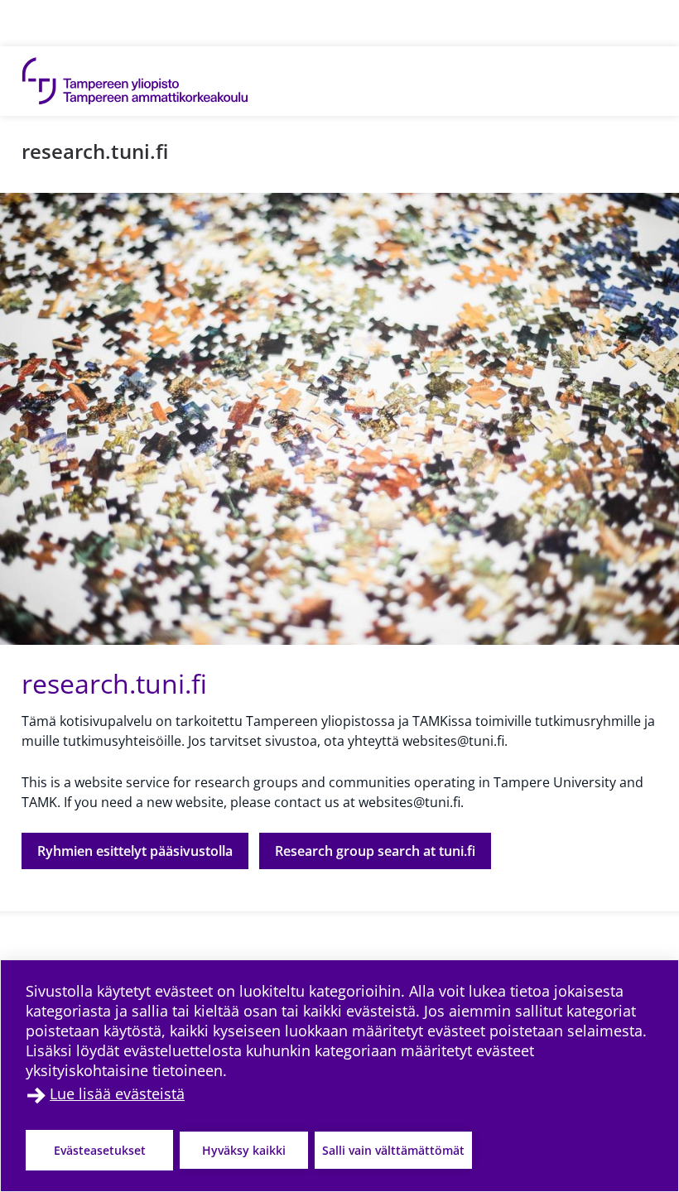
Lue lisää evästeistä (117, 1093)
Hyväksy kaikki (244, 1150)
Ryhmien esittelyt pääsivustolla (135, 851)
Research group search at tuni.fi (375, 851)
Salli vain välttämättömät (393, 1150)
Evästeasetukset (100, 1150)
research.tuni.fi (95, 151)
